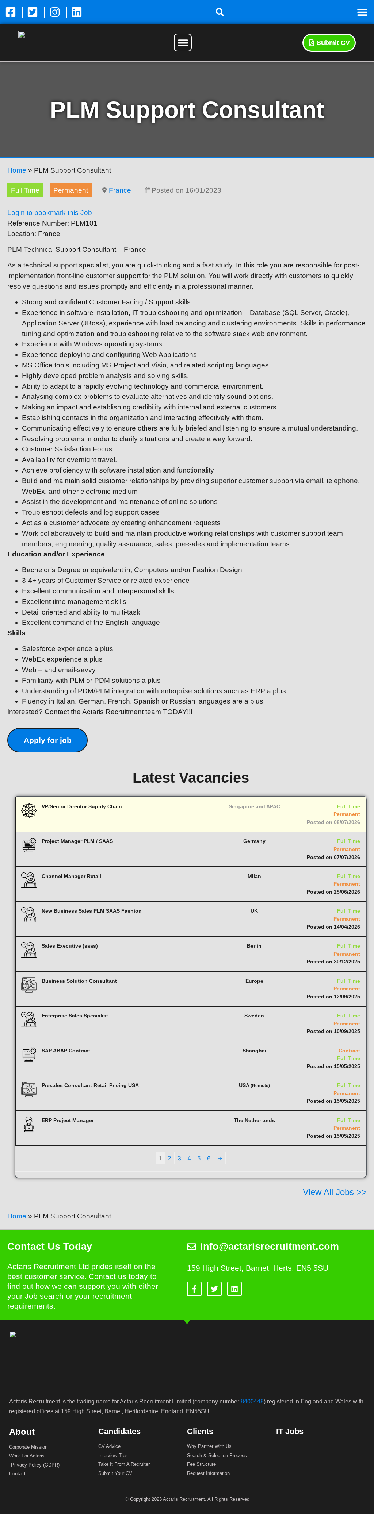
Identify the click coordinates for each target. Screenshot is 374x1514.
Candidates (119, 1431)
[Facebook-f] (194, 1289)
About (22, 1432)
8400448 (252, 1401)
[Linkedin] (234, 1289)
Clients (200, 1431)
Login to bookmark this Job (49, 212)
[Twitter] (214, 1289)
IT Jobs (290, 1431)
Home (16, 170)
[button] (220, 12)
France (120, 190)
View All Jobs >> (335, 1192)
